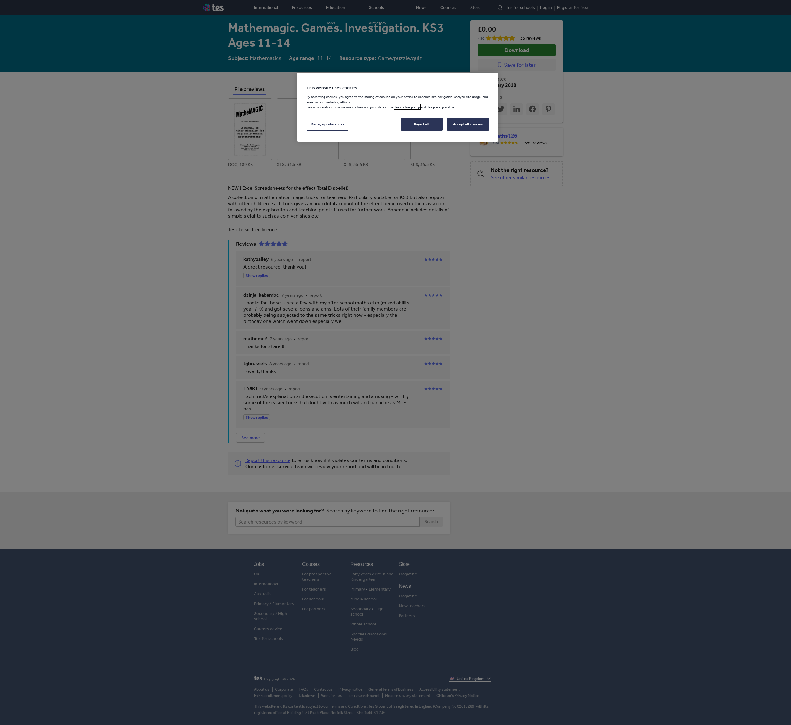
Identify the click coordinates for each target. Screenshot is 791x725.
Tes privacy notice (440, 107)
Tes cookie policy (407, 107)
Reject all (421, 123)
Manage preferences (327, 123)
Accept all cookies (468, 123)
